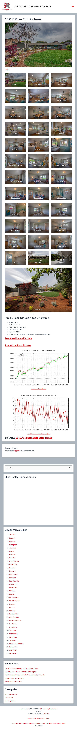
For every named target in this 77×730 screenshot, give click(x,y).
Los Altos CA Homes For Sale (32, 6)
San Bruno (12, 624)
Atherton (12, 535)
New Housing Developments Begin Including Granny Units (25, 675)
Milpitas (12, 594)
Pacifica (12, 607)
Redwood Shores (15, 620)
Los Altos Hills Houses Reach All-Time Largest (20, 672)
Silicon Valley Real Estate (48, 709)
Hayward (12, 571)
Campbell (12, 548)
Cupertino (12, 554)
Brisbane (12, 541)
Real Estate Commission (13, 681)
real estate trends (11, 694)
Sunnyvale (12, 647)
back (6, 69)
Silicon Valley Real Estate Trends (38, 718)
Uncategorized (10, 701)
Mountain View (14, 601)
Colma (11, 551)
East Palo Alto (14, 561)
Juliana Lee (24, 709)
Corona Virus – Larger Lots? (14, 678)
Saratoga (12, 640)
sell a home (9, 697)
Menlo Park (13, 588)
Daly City (12, 558)
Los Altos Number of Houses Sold (38, 434)
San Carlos (13, 627)
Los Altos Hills (14, 581)
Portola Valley (13, 614)
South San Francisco (16, 644)
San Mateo (13, 634)
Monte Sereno (14, 597)
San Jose (12, 630)
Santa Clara (13, 637)
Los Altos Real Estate (18, 345)
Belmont (12, 538)
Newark (12, 604)
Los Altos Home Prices (38, 389)
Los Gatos (12, 584)
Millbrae (12, 591)
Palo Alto (12, 611)
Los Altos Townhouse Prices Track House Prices (21, 668)
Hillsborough (13, 574)
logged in (17, 451)
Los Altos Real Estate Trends (55, 723)
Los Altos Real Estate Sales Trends (34, 438)
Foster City (13, 564)
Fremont (12, 568)
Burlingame (13, 545)
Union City (13, 650)
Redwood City (14, 617)
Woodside (12, 653)
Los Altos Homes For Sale (18, 338)
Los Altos (12, 578)
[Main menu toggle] (73, 6)
